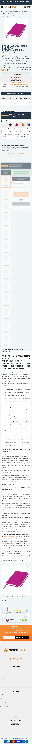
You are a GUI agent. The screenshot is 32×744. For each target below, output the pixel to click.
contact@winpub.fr (16, 724)
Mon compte (3, 670)
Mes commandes (8, 1)
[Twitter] (14, 659)
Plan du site (28, 738)
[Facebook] (11, 659)
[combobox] (21, 183)
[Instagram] (17, 659)
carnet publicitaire (9, 536)
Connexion (22, 3)
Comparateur (19, 1)
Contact (14, 3)
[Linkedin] (21, 659)
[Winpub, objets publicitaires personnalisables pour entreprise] (10, 7)
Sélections (24, 11)
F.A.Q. (8, 3)
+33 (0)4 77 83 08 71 (16, 720)
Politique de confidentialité (6, 699)
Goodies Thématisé (13, 11)
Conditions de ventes (5, 695)
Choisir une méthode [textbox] (18, 183)
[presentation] (4, 349)
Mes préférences (4, 678)
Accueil (3, 11)
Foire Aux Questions (5, 707)
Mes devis (2, 682)
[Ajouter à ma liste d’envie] (2, 600)
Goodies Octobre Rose (7, 13)
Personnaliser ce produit (16, 94)
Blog (27, 1)
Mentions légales (4, 703)
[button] (29, 568)
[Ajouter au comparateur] (5, 600)
